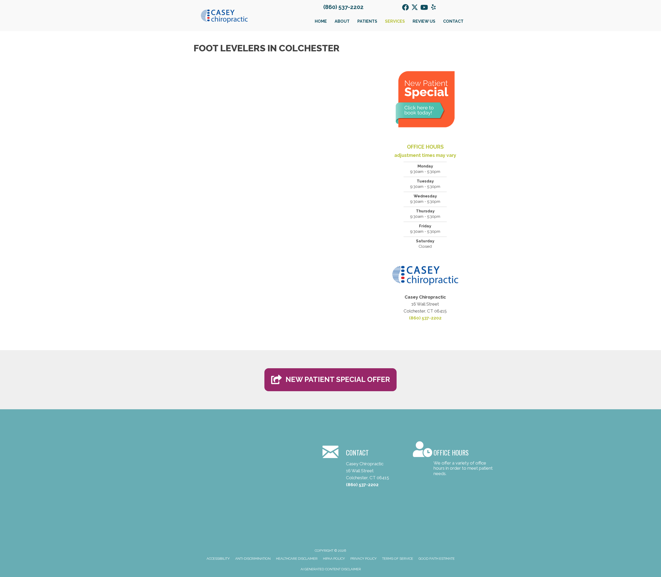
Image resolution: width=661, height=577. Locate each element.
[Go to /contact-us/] (453, 459)
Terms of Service (397, 558)
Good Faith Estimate (437, 558)
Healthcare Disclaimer (297, 558)
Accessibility (218, 558)
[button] (405, 7)
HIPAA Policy (334, 558)
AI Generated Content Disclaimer (331, 569)
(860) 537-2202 (343, 7)
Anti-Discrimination (253, 558)
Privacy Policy (363, 558)
